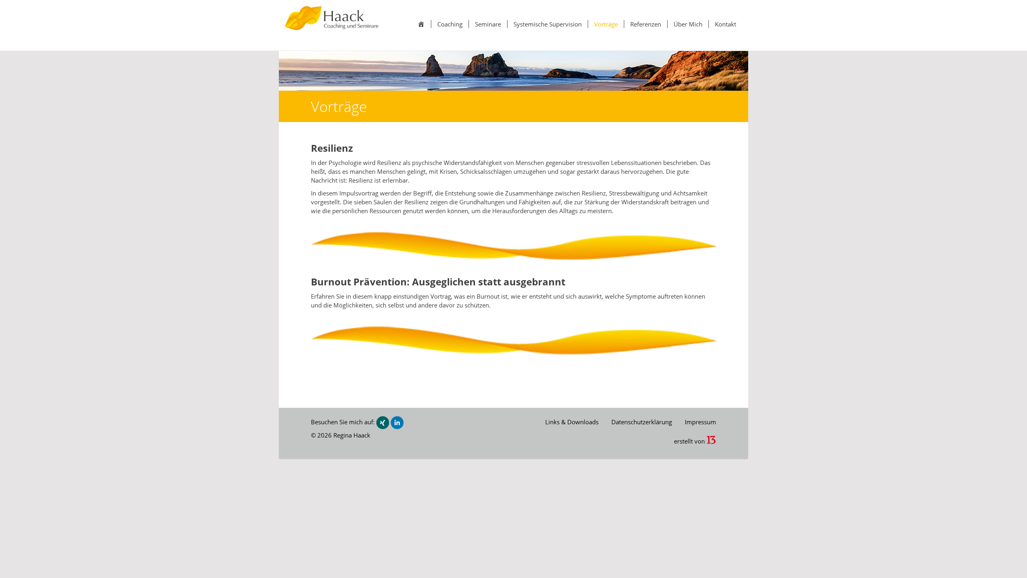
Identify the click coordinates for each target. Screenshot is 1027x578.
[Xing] (382, 422)
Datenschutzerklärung (641, 422)
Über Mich (688, 24)
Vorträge (606, 24)
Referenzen (645, 24)
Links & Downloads (572, 422)
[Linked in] (397, 422)
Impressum (700, 422)
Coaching (450, 24)
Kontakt (725, 24)
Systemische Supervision (548, 24)
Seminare (488, 24)
